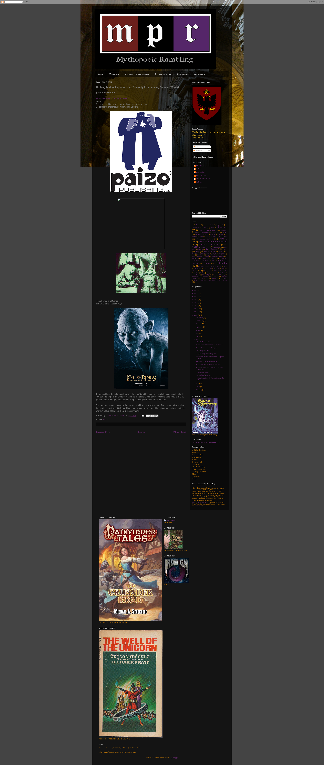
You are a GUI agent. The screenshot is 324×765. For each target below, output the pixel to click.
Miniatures (195, 258)
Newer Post (103, 432)
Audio (212, 227)
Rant (105, 419)
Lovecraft (199, 256)
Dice (207, 236)
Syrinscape (195, 276)
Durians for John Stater (203, 375)
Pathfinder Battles (203, 266)
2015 (196, 303)
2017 (196, 296)
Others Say (114, 74)
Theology (205, 276)
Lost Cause (221, 255)
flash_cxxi (199, 182)
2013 (196, 309)
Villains (225, 278)
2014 (196, 306)
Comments (198, 151)
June (197, 336)
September (199, 327)
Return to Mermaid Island (204, 342)
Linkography (200, 74)
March (198, 387)
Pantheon (207, 263)
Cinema (224, 232)
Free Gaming (182, 74)
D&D (201, 236)
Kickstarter (200, 255)
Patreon (225, 266)
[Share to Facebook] (155, 416)
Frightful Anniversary (200, 247)
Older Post (179, 432)
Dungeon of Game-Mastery (137, 74)
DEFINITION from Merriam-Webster (112, 98)
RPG (194, 270)
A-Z (197, 225)
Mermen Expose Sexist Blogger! (206, 348)
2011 (196, 315)
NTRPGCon (206, 260)
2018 (196, 293)
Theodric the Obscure (203, 179)
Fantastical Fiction (204, 239)
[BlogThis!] (150, 416)
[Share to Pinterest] (157, 416)
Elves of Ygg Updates (202, 351)
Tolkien (214, 276)
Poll (211, 268)
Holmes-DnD (205, 253)
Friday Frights (209, 244)
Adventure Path (208, 225)
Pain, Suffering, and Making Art (206, 354)
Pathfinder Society (216, 266)
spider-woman (213, 273)
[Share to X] (152, 416)
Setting (202, 273)
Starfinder (222, 273)
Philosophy (197, 268)
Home (100, 74)
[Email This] (147, 416)
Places (205, 268)
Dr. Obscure (200, 165)
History (220, 251)
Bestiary (222, 227)
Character (215, 232)
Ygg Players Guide (163, 74)
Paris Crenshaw (201, 175)
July (197, 333)
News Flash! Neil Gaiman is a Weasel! (208, 364)
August (198, 330)
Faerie (225, 236)
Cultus (194, 236)
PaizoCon (195, 263)
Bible (200, 230)
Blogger (175, 758)
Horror (214, 253)
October (199, 324)
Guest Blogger (211, 249)
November (199, 321)
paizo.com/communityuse (200, 502)
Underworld (215, 278)
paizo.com (198, 506)
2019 (196, 290)
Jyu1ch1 (198, 169)
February (199, 390)
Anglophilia (220, 225)
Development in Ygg (202, 372)
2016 (196, 300)
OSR (213, 260)
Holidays (194, 253)
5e (192, 225)
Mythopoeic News (209, 258)
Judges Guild (221, 253)
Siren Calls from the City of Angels (206, 361)
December (199, 318)
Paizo (220, 260)
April (197, 384)
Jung (193, 255)
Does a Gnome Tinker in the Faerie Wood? (209, 345)
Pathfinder (221, 263)
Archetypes (195, 227)
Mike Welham (200, 172)
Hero (197, 251)
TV (206, 278)
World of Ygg (222, 280)
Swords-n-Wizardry (219, 275)
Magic (207, 256)
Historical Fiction (209, 251)
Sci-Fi (195, 273)
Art (205, 228)
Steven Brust (196, 275)
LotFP (193, 256)
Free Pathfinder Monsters (213, 242)
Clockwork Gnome (201, 234)
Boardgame (224, 230)
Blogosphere (211, 230)
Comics (212, 234)
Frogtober (216, 247)
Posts (197, 147)
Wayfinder (212, 280)
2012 (196, 312)
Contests (221, 234)
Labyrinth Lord (211, 255)
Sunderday (205, 275)
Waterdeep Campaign (200, 280)
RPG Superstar (207, 271)
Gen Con (200, 249)
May (197, 339)
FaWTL (223, 239)
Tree (202, 278)
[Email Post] (142, 416)
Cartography (204, 232)
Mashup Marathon (218, 256)
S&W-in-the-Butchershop (220, 271)
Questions (217, 268)
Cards (196, 232)
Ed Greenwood (215, 236)
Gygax (225, 249)
